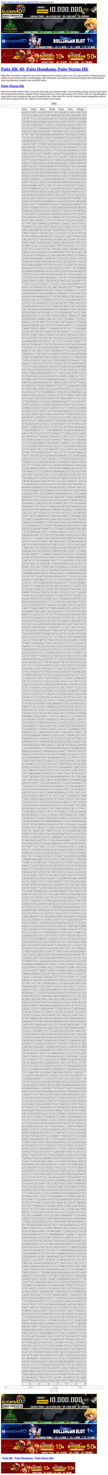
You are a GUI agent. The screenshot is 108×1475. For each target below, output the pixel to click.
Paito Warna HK (12, 86)
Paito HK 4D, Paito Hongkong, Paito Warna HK (44, 69)
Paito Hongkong (24, 1458)
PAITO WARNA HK (10, 2)
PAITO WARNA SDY (29, 2)
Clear (54, 104)
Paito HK (5, 75)
